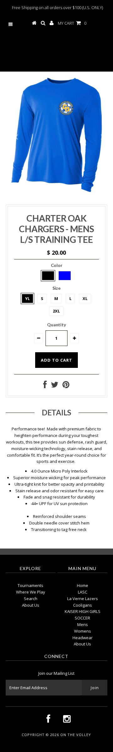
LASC (82, 592)
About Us (30, 605)
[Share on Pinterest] (65, 386)
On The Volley (59, 51)
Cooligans (82, 605)
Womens (82, 631)
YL (27, 298)
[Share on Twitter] (54, 386)
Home (82, 585)
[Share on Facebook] (45, 386)
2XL (56, 311)
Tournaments (30, 585)
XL (85, 298)
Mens (82, 624)
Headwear (83, 637)
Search (30, 598)
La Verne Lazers (82, 598)
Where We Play (30, 592)
